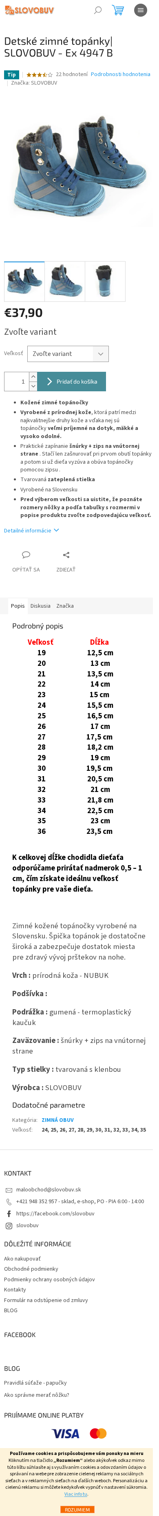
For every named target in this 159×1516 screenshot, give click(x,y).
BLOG (11, 1311)
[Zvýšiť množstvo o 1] (33, 377)
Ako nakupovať (22, 1259)
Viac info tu (75, 1494)
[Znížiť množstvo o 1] (33, 386)
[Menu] (140, 10)
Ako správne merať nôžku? (36, 1395)
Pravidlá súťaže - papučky (35, 1383)
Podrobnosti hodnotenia (120, 75)
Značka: (34, 83)
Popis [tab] (18, 606)
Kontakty (15, 1290)
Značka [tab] (65, 606)
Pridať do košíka (77, 381)
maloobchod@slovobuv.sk (48, 1190)
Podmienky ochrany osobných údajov (49, 1280)
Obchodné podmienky (31, 1269)
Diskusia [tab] (41, 606)
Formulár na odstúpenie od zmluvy (46, 1300)
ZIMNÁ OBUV (58, 1120)
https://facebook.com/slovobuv (55, 1214)
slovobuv (27, 1226)
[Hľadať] (98, 10)
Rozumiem (77, 1509)
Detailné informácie (27, 531)
